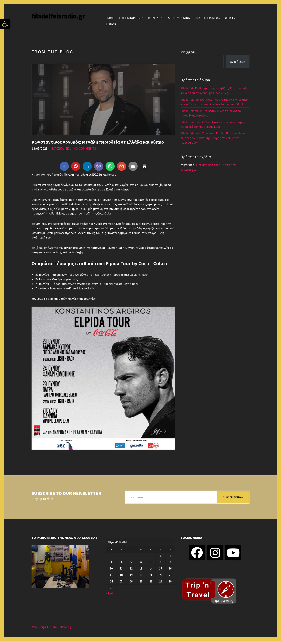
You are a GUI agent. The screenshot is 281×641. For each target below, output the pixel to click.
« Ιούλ (109, 593)
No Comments (84, 148)
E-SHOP (111, 24)
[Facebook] (197, 552)
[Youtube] (233, 552)
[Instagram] (215, 552)
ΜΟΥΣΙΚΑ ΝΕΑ (60, 148)
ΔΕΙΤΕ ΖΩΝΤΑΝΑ (179, 18)
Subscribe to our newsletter (66, 493)
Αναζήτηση (188, 52)
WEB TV (230, 18)
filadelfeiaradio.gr (58, 16)
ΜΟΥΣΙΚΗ (154, 18)
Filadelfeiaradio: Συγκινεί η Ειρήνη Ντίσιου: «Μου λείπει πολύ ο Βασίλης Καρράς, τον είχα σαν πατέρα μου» (213, 137)
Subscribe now (233, 497)
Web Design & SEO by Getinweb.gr (52, 627)
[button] (5, 24)
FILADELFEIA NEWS (207, 18)
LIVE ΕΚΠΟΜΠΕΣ (130, 18)
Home (110, 18)
